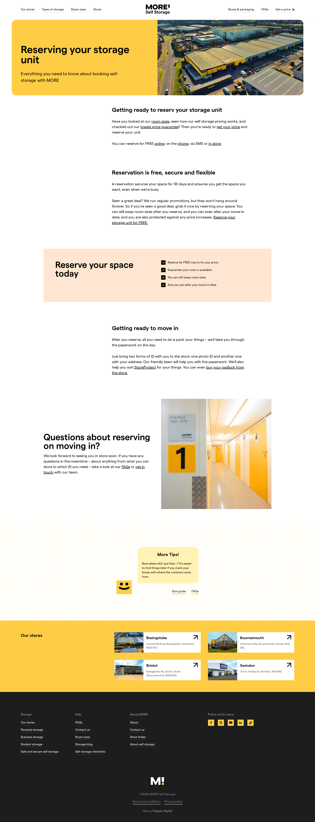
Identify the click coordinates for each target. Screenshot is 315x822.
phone (183, 144)
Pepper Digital (162, 811)
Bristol (151, 666)
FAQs (126, 467)
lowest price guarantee (159, 127)
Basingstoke (156, 638)
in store (215, 144)
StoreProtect (145, 367)
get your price (228, 127)
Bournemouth (252, 638)
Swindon (247, 666)
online (159, 144)
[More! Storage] (158, 9)
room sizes (160, 121)
